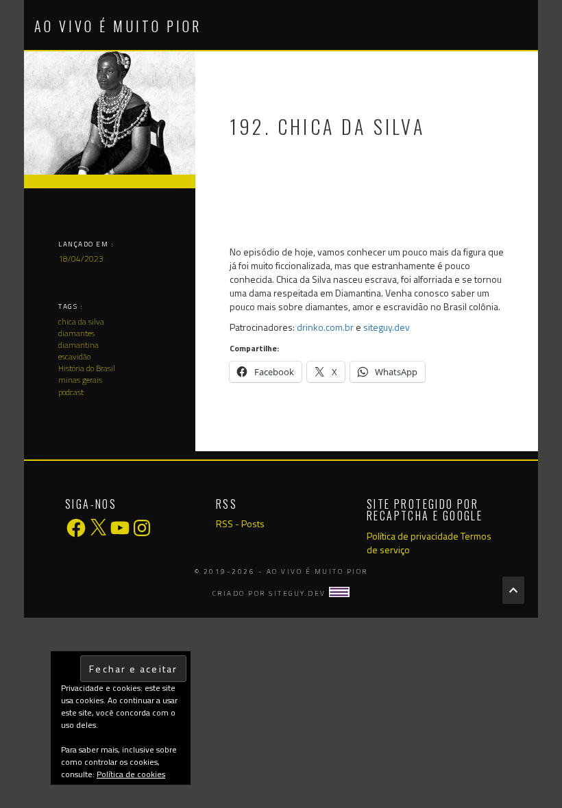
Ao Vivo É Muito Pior (117, 26)
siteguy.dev (386, 327)
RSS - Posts (240, 523)
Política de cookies (131, 774)
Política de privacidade (413, 536)
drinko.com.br (325, 327)
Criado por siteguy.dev (271, 593)
